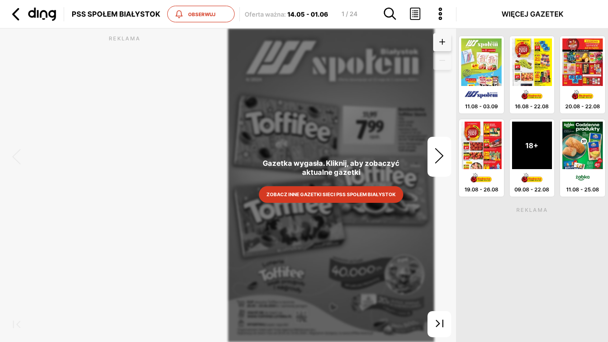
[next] (439, 156)
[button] (33, 14)
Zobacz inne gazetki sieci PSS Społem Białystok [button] (331, 194)
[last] (439, 324)
